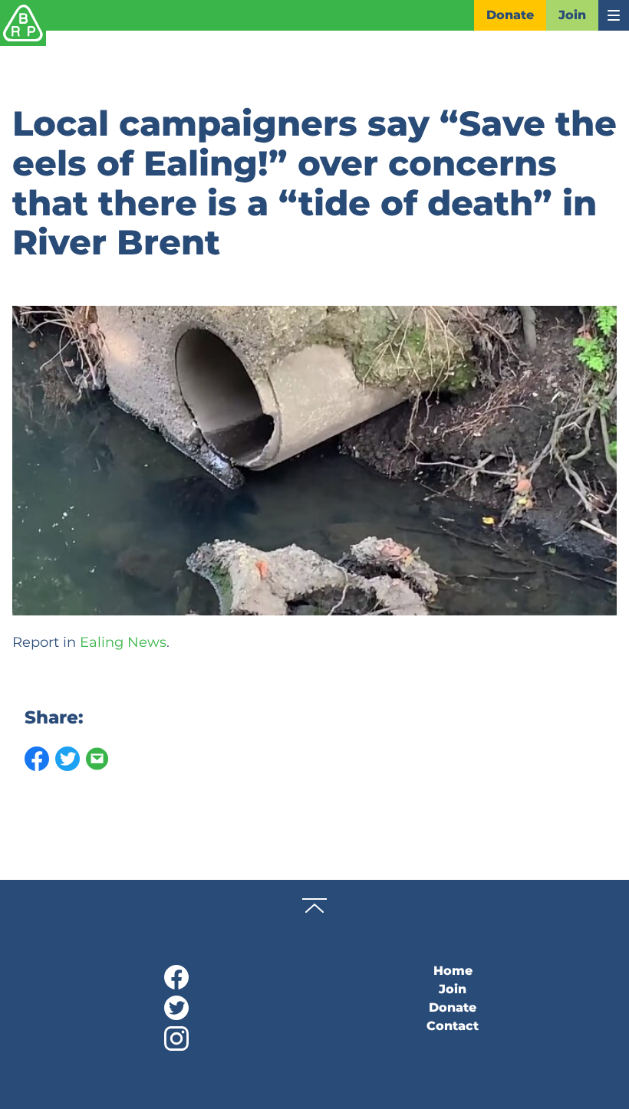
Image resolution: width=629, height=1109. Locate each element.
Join (572, 15)
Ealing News (123, 642)
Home (453, 970)
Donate (510, 15)
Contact (452, 1026)
